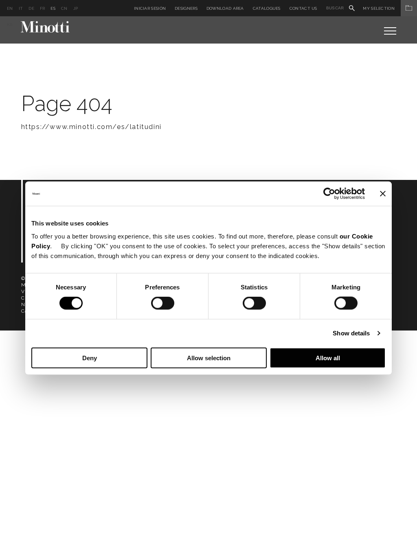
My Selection (379, 8)
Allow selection (208, 357)
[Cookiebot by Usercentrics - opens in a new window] (329, 194)
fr (42, 8)
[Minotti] (45, 27)
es (52, 8)
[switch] (162, 303)
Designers (186, 8)
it (21, 8)
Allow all (328, 357)
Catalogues (267, 8)
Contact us (303, 8)
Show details (351, 333)
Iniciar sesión (150, 8)
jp (75, 8)
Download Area (225, 8)
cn (64, 8)
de (31, 8)
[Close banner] (383, 194)
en (10, 8)
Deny (89, 357)
